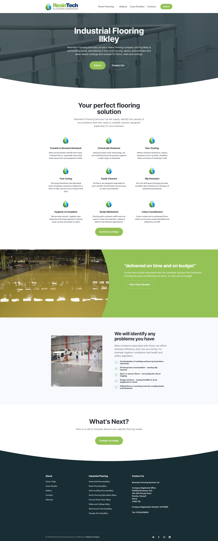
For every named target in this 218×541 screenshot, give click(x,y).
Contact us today (109, 231)
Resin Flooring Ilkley (98, 486)
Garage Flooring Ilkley (98, 513)
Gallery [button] (123, 6)
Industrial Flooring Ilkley (99, 481)
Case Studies (51, 486)
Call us (97, 65)
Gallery (49, 490)
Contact (49, 495)
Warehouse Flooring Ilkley (100, 509)
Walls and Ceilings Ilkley (99, 504)
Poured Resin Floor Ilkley (100, 499)
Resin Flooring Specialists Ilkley (102, 495)
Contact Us (118, 65)
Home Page (51, 481)
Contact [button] (151, 6)
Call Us (166, 6)
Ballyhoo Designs (93, 537)
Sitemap (49, 499)
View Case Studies (139, 284)
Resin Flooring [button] (106, 6)
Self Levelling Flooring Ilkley (101, 490)
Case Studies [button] (137, 6)
